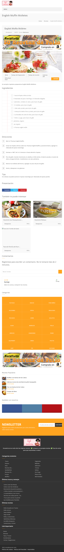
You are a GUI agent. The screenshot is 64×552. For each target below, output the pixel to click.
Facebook (7, 190)
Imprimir (55, 79)
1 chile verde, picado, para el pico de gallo (25, 108)
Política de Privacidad (20, 549)
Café (12, 348)
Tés (32, 348)
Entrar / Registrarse (9, 540)
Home (40, 21)
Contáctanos (7, 538)
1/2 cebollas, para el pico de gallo (23, 105)
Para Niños (52, 303)
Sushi (12, 325)
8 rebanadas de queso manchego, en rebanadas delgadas (29, 98)
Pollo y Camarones (9, 517)
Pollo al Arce (7, 510)
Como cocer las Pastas (10, 484)
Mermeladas (38, 476)
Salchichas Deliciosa (9, 519)
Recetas (46, 21)
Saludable (12, 310)
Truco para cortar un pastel (12, 498)
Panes (52, 333)
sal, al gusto (17, 124)
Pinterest (23, 190)
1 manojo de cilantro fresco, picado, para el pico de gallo (29, 111)
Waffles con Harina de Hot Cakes (17, 377)
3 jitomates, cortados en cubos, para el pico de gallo (28, 102)
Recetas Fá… (8, 472)
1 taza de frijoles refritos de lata (22, 95)
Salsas (37, 470)
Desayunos (8, 32)
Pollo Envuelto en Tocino (11, 508)
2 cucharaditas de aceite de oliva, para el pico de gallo (28, 114)
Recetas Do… (8, 468)
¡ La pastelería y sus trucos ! (12, 493)
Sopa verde (7, 514)
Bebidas (37, 463)
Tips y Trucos (7, 536)
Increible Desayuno (9, 521)
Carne (32, 318)
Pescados (12, 318)
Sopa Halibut (7, 512)
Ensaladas (52, 310)
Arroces (12, 333)
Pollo (52, 325)
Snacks (32, 303)
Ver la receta (10, 379)
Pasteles (12, 303)
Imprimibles (31, 549)
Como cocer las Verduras (11, 487)
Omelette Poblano (40, 220)
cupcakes (52, 348)
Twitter (15, 190)
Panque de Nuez (12, 391)
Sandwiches (8, 470)
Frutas (7, 474)
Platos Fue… (38, 474)
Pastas (52, 340)
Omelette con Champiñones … (13, 220)
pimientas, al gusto (19, 121)
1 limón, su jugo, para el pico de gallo (24, 118)
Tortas (37, 468)
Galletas (52, 318)
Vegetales (38, 461)
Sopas (32, 310)
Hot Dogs (37, 472)
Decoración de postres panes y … (13, 489)
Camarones (32, 333)
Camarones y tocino (9, 523)
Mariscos (32, 325)
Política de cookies (7, 549)
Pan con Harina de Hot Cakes (15, 387)
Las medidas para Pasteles (11, 500)
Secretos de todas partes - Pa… (13, 495)
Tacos (6, 461)
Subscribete (59, 425)
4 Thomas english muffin (20, 127)
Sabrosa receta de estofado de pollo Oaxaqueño (21, 382)
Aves (6, 465)
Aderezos (37, 465)
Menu (5, 9)
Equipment (12, 340)
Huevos (7, 463)
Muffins (7, 476)
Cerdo (32, 340)
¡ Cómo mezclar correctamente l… (14, 491)
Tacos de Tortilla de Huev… (11, 247)
